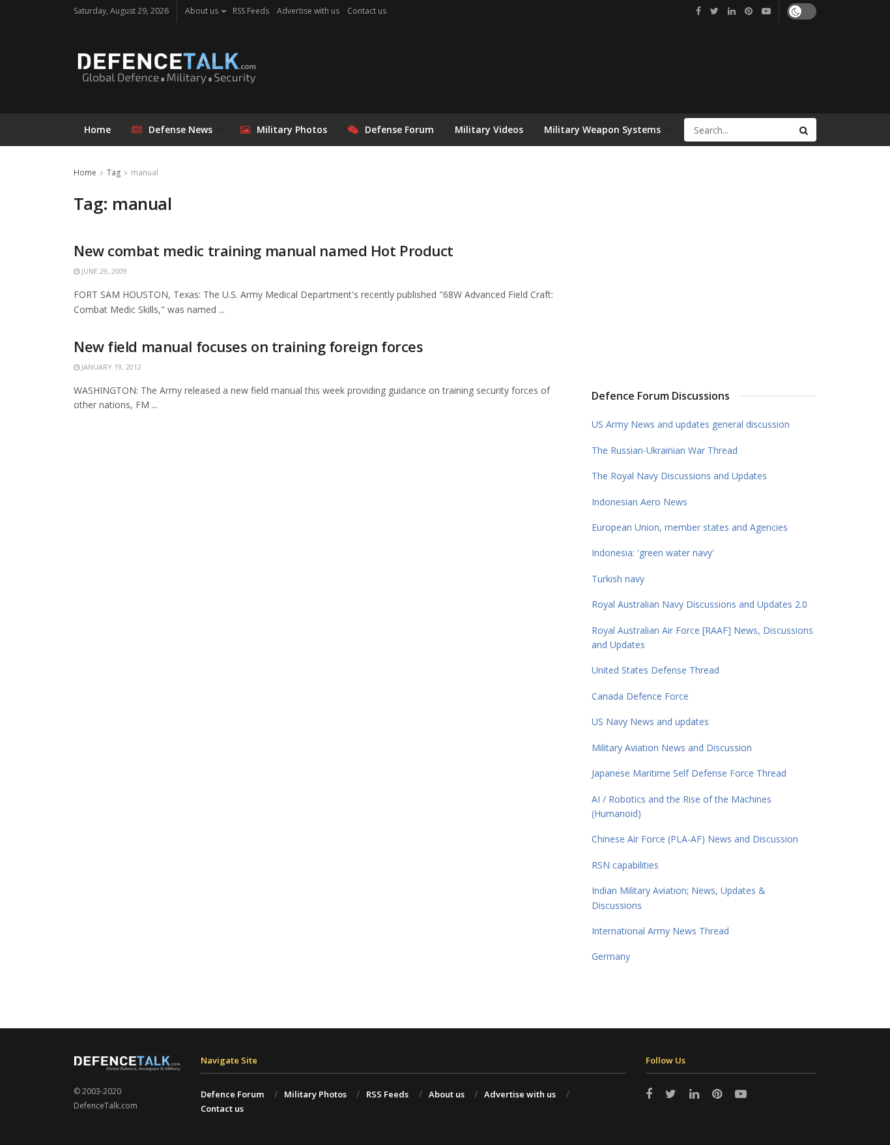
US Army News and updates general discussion (691, 424)
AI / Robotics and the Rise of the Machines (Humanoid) (681, 806)
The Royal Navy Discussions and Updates (679, 475)
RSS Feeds (251, 10)
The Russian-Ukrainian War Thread (665, 450)
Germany (611, 956)
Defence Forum (232, 1094)
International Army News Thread (660, 931)
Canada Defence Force (640, 696)
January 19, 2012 (110, 367)
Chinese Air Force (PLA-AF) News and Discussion (695, 839)
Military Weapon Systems (602, 129)
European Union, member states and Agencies (690, 527)
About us (201, 10)
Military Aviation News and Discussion (672, 747)
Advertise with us (308, 10)
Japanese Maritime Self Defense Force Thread (689, 773)
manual (144, 172)
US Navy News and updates (650, 721)
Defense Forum (399, 129)
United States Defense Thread (655, 670)
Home (97, 129)
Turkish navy (618, 578)
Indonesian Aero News (639, 502)
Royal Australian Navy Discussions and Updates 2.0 (699, 604)
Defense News (180, 129)
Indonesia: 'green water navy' (653, 552)
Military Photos (292, 129)
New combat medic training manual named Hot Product (263, 250)
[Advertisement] (704, 262)
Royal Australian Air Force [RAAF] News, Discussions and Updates (702, 637)
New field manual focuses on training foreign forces (248, 346)
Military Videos (489, 129)
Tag (114, 172)
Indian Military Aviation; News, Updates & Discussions (679, 897)
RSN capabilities (625, 865)
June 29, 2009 (103, 271)
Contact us (366, 10)
